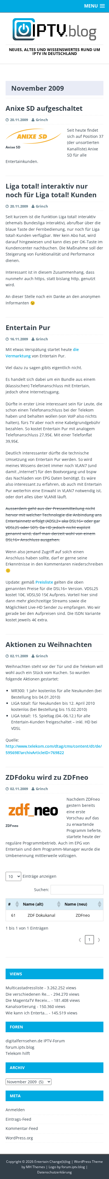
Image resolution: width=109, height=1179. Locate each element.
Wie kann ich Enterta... (27, 1013)
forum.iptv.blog (20, 1047)
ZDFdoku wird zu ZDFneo (47, 777)
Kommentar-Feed (22, 1128)
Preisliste (44, 582)
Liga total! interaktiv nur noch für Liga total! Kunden (51, 190)
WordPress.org (19, 1137)
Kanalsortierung (21, 1006)
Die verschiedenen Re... (28, 994)
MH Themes (35, 1166)
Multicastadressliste (24, 987)
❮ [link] (80, 939)
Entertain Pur (28, 327)
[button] (16, 904)
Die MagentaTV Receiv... (28, 1000)
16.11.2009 (19, 338)
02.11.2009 (19, 655)
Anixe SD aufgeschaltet (44, 108)
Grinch (42, 119)
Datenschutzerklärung (54, 1172)
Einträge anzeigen (39, 876)
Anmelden (15, 1109)
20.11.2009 (19, 119)
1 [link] (89, 939)
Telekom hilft (18, 1053)
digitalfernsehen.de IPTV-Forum (35, 1040)
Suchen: (41, 889)
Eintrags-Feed (18, 1119)
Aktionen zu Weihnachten (49, 644)
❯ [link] (99, 939)
